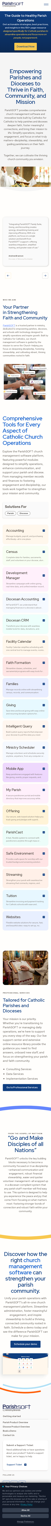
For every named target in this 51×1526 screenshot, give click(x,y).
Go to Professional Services (22, 1087)
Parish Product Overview (15, 1422)
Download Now (25, 46)
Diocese (24, 513)
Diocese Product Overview (16, 1426)
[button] (45, 4)
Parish (10, 513)
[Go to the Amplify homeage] (13, 4)
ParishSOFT (9, 325)
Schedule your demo (25, 1344)
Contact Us (8, 1435)
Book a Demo (9, 1431)
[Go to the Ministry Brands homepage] (17, 1408)
